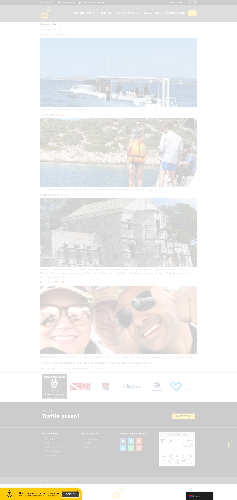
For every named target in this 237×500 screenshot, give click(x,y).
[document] (118, 250)
